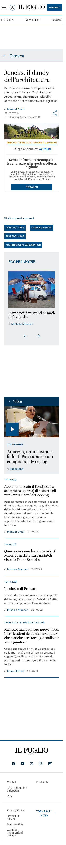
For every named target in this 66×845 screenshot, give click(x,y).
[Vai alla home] (31, 7)
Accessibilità (15, 822)
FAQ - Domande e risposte (17, 787)
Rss (9, 794)
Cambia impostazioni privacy (15, 830)
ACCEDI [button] (45, 149)
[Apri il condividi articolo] (55, 113)
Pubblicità (42, 780)
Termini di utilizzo (13, 815)
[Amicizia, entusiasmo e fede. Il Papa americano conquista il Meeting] (31, 419)
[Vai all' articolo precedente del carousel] (25, 333)
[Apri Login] (12, 8)
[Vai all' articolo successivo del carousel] (37, 333)
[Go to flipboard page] (50, 761)
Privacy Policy (16, 808)
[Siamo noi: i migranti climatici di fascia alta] (31, 288)
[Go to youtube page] (22, 761)
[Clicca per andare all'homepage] (31, 749)
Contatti (12, 780)
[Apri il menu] (4, 7)
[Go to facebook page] (13, 761)
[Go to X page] (31, 761)
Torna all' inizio (43, 811)
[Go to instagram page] (40, 761)
